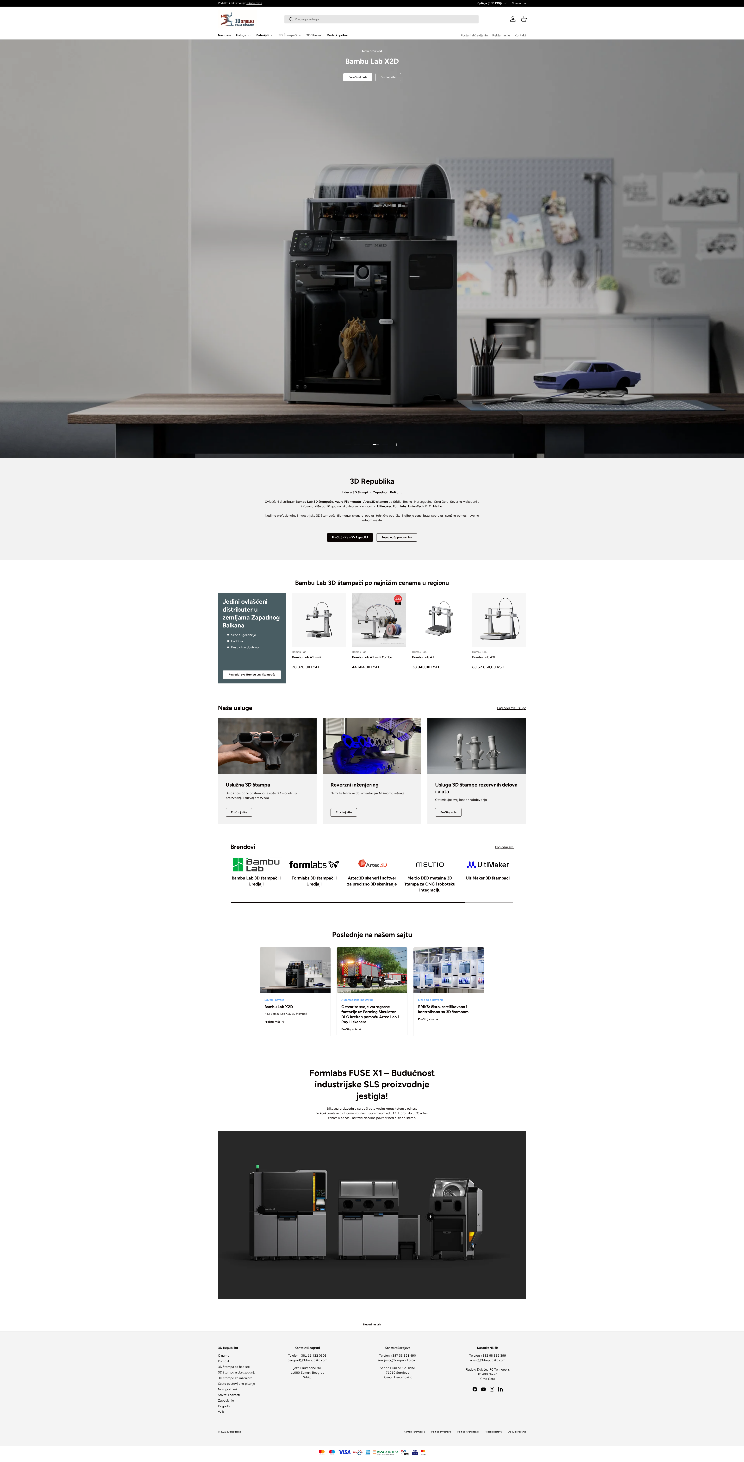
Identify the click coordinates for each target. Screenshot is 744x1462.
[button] (523, 19)
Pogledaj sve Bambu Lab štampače (252, 674)
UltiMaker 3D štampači (488, 878)
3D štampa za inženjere (235, 1378)
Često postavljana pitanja (236, 1383)
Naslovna (224, 35)
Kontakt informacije (414, 1431)
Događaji (224, 1406)
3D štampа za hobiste (234, 1367)
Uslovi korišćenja (517, 1431)
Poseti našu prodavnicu (396, 537)
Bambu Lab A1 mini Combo (372, 657)
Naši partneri (227, 1389)
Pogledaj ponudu (372, 267)
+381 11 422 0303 (313, 1355)
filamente (344, 515)
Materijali (262, 35)
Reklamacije (501, 35)
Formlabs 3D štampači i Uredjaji (314, 881)
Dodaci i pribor (337, 35)
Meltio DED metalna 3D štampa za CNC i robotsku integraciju (430, 884)
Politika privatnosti (441, 1431)
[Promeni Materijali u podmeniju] (272, 35)
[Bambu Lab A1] (439, 620)
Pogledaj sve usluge (511, 708)
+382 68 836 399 (493, 1355)
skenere (357, 515)
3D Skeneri (314, 35)
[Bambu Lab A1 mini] (319, 620)
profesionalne (286, 515)
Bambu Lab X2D (278, 1006)
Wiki (221, 1412)
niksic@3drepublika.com (487, 1360)
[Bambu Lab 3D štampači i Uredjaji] (256, 864)
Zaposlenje (226, 1400)
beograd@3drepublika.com (307, 1360)
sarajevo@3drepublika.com (398, 1360)
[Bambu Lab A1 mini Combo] (379, 620)
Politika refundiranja (468, 1431)
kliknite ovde (254, 3)
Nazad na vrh (372, 1324)
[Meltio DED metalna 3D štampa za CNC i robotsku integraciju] (430, 864)
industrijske (307, 515)
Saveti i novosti (229, 1395)
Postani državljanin (474, 35)
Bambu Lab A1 (423, 657)
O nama (223, 1355)
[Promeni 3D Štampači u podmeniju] (300, 35)
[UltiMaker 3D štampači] (488, 864)
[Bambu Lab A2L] (499, 620)
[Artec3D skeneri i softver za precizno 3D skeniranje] (372, 864)
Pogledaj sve (504, 847)
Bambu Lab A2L (484, 657)
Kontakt (520, 35)
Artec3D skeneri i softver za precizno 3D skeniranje (372, 881)
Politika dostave (493, 1431)
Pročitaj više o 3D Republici (350, 537)
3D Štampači (287, 35)
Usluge (241, 35)
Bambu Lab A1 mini (306, 657)
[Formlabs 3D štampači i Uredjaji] (314, 864)
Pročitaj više (239, 812)
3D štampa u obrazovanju (237, 1372)
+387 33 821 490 (403, 1355)
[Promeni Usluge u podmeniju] (249, 35)
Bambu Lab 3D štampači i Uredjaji (256, 881)
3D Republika (233, 1431)
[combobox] (381, 19)
